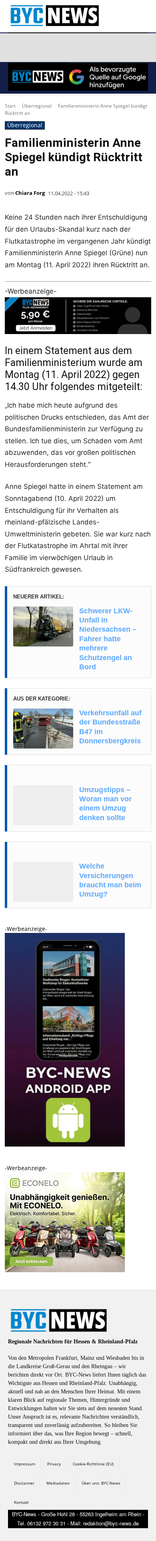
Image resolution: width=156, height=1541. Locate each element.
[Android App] (65, 1144)
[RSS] (53, 47)
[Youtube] (110, 47)
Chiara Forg (30, 192)
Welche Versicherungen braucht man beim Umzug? (110, 880)
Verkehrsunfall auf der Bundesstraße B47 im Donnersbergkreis (110, 727)
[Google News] (129, 47)
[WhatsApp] (91, 47)
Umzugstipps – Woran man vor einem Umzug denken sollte (105, 804)
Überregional (37, 105)
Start (10, 105)
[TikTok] (72, 47)
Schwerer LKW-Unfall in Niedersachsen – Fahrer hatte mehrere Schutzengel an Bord (107, 639)
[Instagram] (34, 47)
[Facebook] (15, 47)
